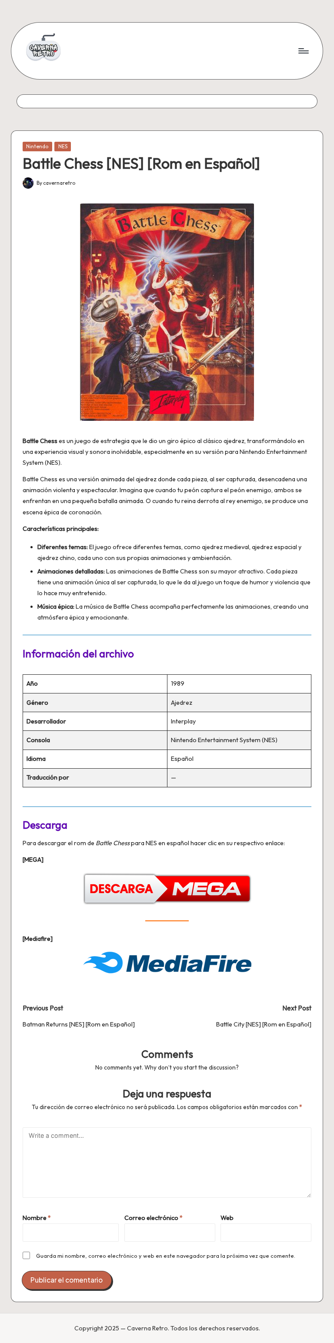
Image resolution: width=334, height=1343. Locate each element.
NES (62, 146)
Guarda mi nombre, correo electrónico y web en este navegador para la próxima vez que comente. (165, 1255)
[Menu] (302, 50)
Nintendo (37, 146)
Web (227, 1218)
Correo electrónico (153, 1218)
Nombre (37, 1218)
